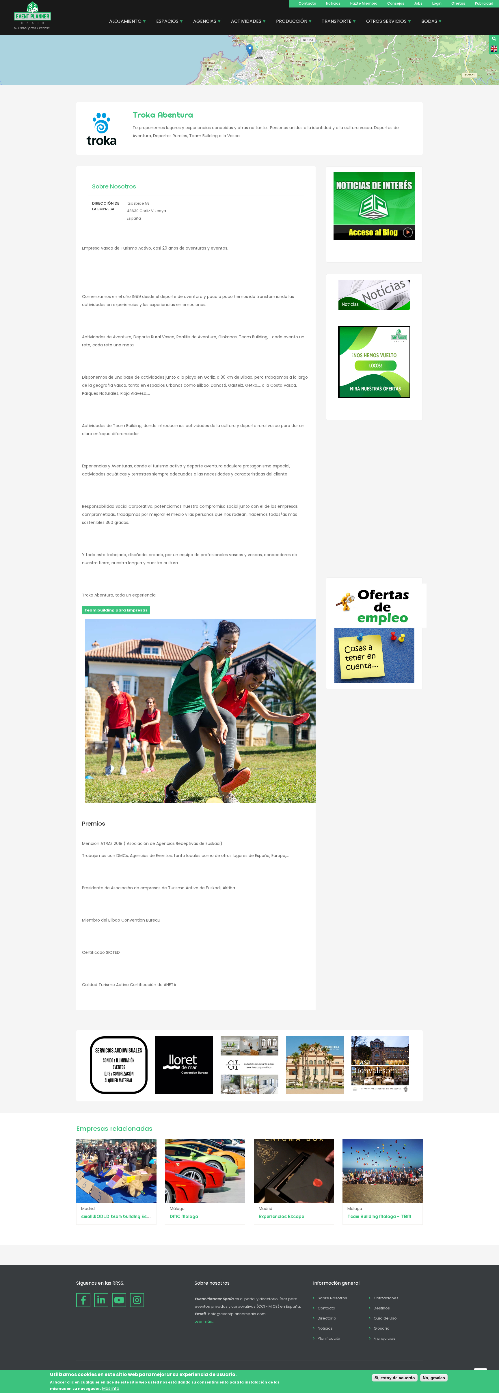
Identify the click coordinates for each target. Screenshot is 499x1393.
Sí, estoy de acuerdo (395, 1377)
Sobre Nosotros (332, 1298)
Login (437, 3)
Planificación (330, 1338)
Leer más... (205, 1321)
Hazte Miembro (363, 3)
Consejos (395, 3)
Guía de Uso (385, 1318)
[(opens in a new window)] (119, 1092)
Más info (110, 1388)
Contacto (307, 3)
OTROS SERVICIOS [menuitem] (384, 22)
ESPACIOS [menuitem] (165, 22)
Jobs (418, 3)
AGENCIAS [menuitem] (202, 22)
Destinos (382, 1308)
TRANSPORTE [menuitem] (334, 22)
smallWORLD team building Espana (119, 1216)
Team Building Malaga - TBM (379, 1216)
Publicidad (484, 3)
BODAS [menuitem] (427, 22)
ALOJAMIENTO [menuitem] (123, 22)
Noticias (333, 3)
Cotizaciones (386, 1298)
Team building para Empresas (116, 610)
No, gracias (434, 1377)
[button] (249, 50)
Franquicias (384, 1338)
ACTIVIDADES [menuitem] (244, 22)
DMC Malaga (184, 1216)
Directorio (327, 1318)
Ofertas (458, 3)
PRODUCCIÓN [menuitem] (289, 22)
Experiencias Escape (281, 1216)
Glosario (382, 1328)
